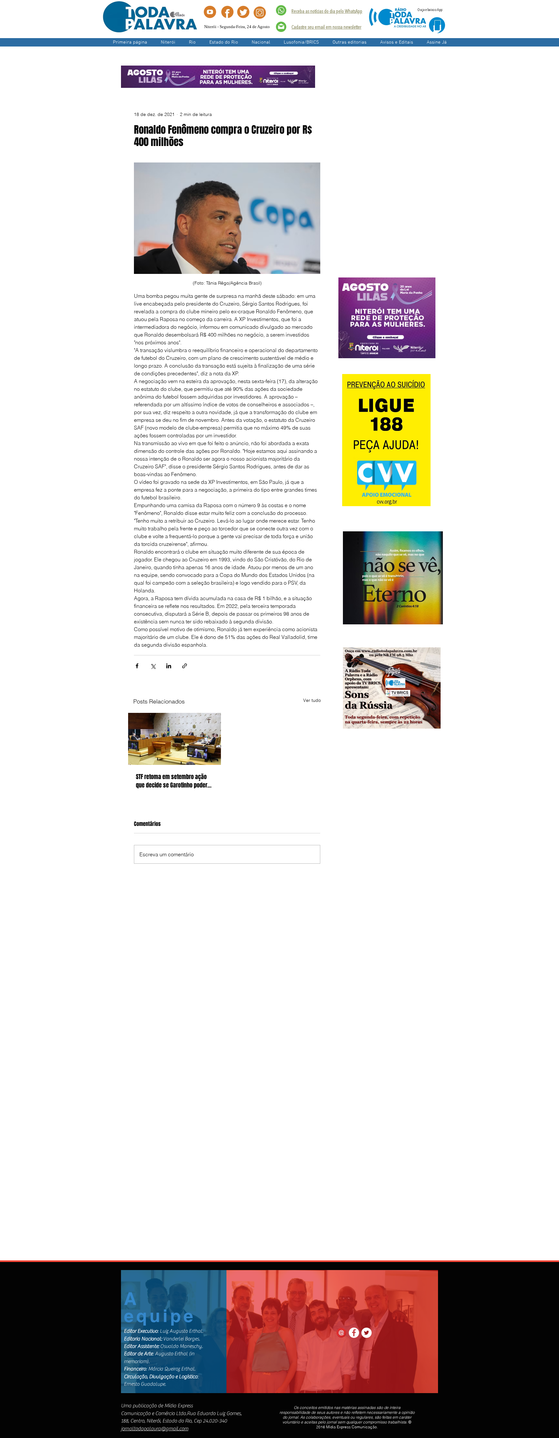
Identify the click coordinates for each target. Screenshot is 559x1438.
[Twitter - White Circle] (366, 1333)
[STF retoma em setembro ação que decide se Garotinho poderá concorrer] (174, 739)
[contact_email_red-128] (341, 1333)
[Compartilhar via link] (184, 666)
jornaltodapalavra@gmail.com (154, 1429)
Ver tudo (312, 700)
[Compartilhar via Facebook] (137, 666)
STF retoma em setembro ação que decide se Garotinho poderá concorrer (173, 781)
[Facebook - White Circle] (354, 1333)
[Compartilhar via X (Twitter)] (153, 666)
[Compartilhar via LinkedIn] (169, 666)
